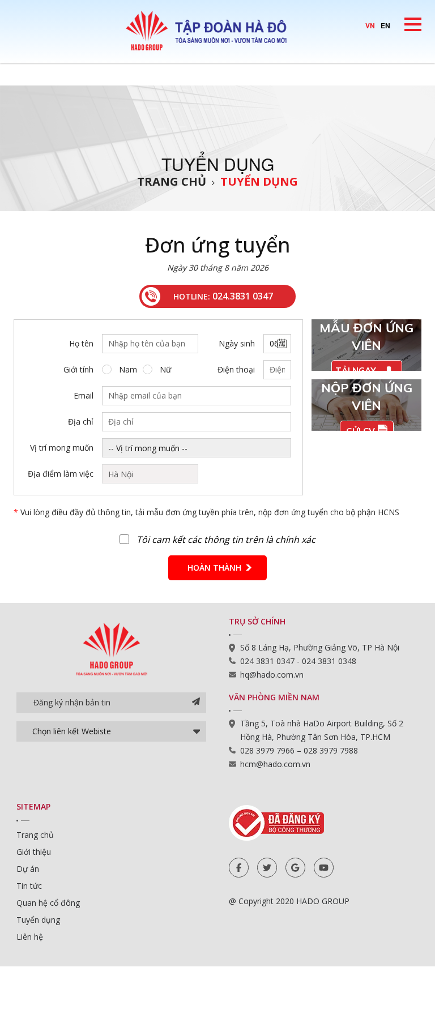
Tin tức (29, 885)
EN (385, 25)
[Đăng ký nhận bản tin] (196, 702)
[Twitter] (267, 868)
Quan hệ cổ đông (48, 902)
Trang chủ (171, 181)
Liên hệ (29, 936)
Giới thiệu (33, 851)
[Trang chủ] (217, 30)
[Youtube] (324, 868)
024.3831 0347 (242, 296)
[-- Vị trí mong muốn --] (196, 447)
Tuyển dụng (259, 181)
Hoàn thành (214, 567)
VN (370, 25)
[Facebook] (239, 868)
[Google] (295, 868)
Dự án (27, 868)
